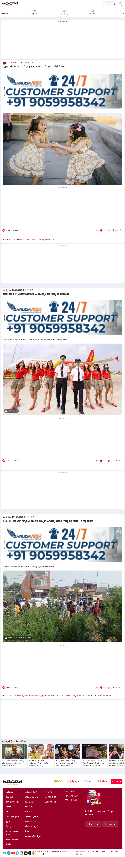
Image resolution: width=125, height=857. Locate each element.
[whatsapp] (4, 853)
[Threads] (30, 853)
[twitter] (26, 853)
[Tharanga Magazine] (58, 781)
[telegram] (17, 853)
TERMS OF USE (71, 800)
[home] (10, 3)
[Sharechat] (33, 853)
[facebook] (9, 853)
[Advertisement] (62, 41)
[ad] (63, 91)
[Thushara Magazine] (87, 781)
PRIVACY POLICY (71, 796)
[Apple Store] (93, 824)
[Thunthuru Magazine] (102, 781)
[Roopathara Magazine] (73, 781)
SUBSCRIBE (116, 782)
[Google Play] (110, 824)
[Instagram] (22, 853)
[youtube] (13, 853)
